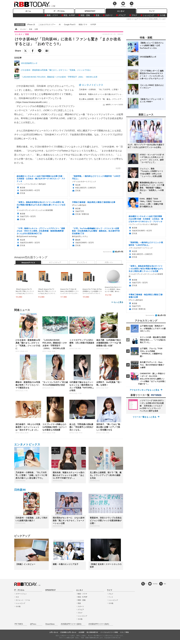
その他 (162, 15)
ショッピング (148, 15)
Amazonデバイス (28, 263)
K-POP (93, 25)
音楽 (97, 15)
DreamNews (50, 624)
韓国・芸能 (85, 15)
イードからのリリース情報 (109, 632)
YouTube (155, 583)
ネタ (17, 597)
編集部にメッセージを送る (114, 104)
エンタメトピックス (92, 85)
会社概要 (81, 632)
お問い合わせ (53, 632)
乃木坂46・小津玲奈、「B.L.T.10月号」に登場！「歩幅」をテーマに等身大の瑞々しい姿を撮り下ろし (121, 89)
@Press (33, 624)
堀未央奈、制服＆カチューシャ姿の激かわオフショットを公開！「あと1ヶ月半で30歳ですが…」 (119, 94)
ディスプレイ (82, 262)
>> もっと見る (117, 302)
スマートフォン (21, 594)
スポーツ (109, 15)
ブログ (134, 15)
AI (60, 25)
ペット (110, 597)
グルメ (110, 594)
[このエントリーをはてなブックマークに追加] (47, 51)
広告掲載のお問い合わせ (68, 632)
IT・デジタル (59, 11)
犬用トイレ (109, 262)
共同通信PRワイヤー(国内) (71, 624)
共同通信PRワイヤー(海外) (98, 624)
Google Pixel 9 (69, 25)
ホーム (28, 11)
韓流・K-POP (69, 15)
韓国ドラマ (83, 25)
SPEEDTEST (90, 11)
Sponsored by (107, 251)
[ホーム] (16, 29)
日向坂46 (20, 489)
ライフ (152, 11)
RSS (165, 583)
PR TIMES (19, 624)
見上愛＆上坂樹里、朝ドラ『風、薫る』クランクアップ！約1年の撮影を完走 (111, 99)
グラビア (122, 15)
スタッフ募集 (124, 632)
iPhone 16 (31, 25)
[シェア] (32, 51)
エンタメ (121, 11)
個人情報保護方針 (92, 632)
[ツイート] (25, 51)
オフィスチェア (55, 262)
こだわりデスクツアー (46, 25)
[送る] (40, 51)
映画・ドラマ (52, 15)
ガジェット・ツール (23, 600)
